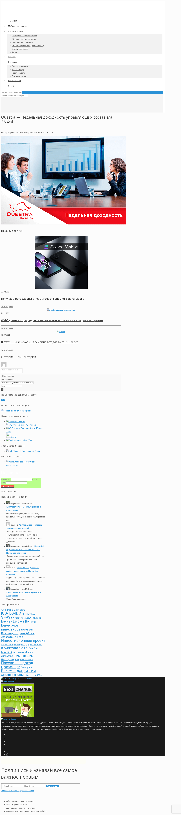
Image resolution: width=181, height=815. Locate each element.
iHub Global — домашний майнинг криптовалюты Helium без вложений (25, 549)
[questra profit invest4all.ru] (63, 224)
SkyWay (7, 617)
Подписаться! (52, 786)
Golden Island (18, 610)
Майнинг (6, 652)
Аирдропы (35, 617)
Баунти (6, 621)
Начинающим (23, 656)
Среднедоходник (13, 675)
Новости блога (26, 660)
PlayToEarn (31, 614)
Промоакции (10, 667)
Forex (8, 609)
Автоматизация (22, 618)
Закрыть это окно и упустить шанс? (17, 790)
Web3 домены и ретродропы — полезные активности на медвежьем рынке (52, 320)
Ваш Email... (6, 479)
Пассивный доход (17, 663)
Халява (38, 675)
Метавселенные (18, 652)
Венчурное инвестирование (14, 627)
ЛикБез (33, 648)
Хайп (29, 675)
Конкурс (19, 645)
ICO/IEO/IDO (11, 613)
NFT (24, 613)
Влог (31, 630)
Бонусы (30, 621)
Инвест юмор (8, 644)
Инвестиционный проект (23, 640)
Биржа (19, 621)
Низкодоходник (10, 659)
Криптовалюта (14, 648)
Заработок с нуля (12, 636)
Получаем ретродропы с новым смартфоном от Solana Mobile (42, 298)
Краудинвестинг (32, 644)
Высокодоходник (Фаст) (18, 633)
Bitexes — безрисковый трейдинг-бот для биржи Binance (39, 342)
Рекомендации (14, 670)
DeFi (3, 610)
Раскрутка (26, 667)
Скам (32, 671)
